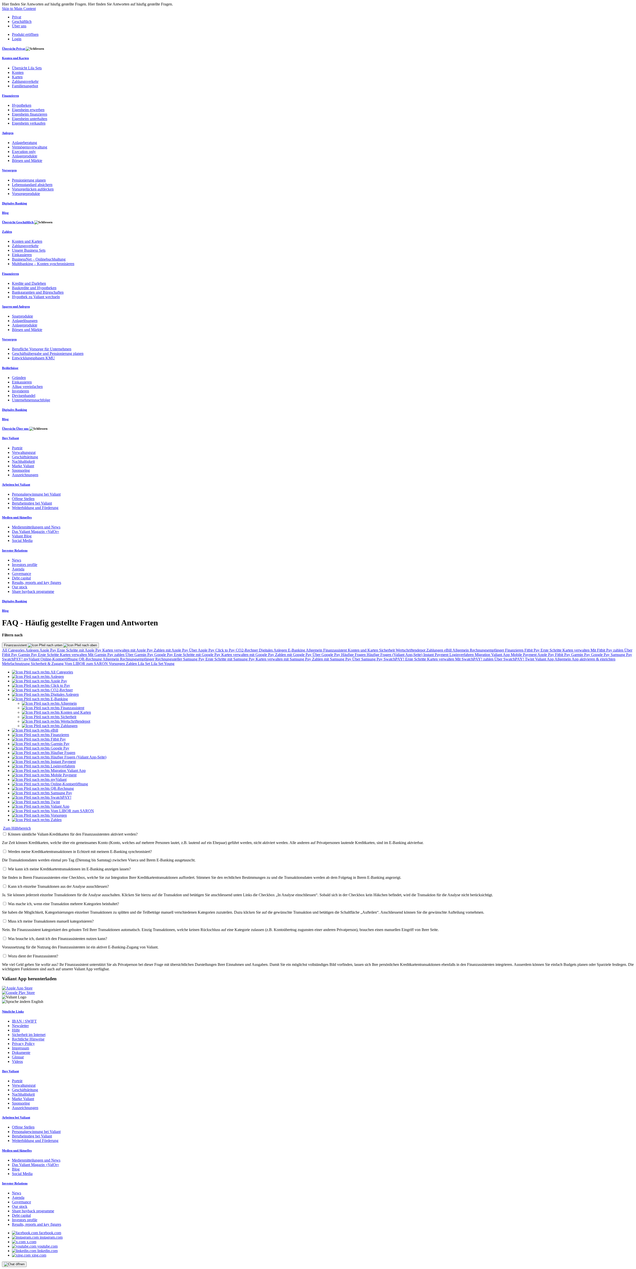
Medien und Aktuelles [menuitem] (17, 517)
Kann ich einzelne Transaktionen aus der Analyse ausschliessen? (58, 886)
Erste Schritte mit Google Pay (197, 655)
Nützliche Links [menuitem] (13, 1011)
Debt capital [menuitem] (21, 578)
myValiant (32, 659)
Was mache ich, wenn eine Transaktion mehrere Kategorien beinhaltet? (63, 904)
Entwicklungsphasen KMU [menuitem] (33, 358)
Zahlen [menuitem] (7, 232)
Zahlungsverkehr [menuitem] (25, 81)
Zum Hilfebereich (17, 828)
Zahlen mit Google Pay (294, 655)
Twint (530, 659)
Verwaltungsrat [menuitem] (24, 452)
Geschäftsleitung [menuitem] (25, 457)
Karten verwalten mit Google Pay (248, 655)
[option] (42, 672)
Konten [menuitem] (18, 72)
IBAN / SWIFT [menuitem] (24, 1021)
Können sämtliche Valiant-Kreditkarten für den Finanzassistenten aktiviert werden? (73, 834)
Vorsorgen (117, 663)
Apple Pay (48, 650)
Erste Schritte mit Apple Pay (79, 650)
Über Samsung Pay (368, 659)
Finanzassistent (16, 645)
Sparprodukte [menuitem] (22, 316)
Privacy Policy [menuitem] (23, 1043)
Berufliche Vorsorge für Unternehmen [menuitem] (41, 349)
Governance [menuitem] (21, 573)
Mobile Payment (524, 655)
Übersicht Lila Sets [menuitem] (27, 68)
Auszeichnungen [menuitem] (25, 475)
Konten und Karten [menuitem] (15, 58)
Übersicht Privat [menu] (14, 48)
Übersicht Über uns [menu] (15, 428)
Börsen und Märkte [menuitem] (27, 160)
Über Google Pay (327, 655)
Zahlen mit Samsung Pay (332, 659)
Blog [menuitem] (5, 213)
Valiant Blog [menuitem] (22, 536)
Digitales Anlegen (273, 650)
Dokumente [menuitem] (21, 1052)
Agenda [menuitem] (18, 569)
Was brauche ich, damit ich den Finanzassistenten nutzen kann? (57, 939)
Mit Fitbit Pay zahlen (607, 650)
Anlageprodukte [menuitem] (24, 156)
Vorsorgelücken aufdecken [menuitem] (33, 189)
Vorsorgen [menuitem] (9, 170)
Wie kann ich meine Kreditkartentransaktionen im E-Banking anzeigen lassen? (69, 869)
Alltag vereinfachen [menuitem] (27, 386)
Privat (16, 17)
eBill (448, 650)
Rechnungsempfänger (487, 650)
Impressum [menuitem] (20, 1048)
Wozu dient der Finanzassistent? (33, 956)
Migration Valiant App (493, 655)
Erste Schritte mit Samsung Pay (230, 659)
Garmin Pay (28, 655)
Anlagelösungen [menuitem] (25, 321)
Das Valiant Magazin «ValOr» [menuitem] (35, 531)
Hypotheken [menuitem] (21, 105)
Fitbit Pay (532, 650)
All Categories (13, 650)
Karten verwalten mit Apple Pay (128, 650)
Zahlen (132, 663)
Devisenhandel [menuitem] (23, 395)
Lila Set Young (162, 663)
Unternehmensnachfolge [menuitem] (31, 400)
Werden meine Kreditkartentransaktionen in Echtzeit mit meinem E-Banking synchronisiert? (80, 851)
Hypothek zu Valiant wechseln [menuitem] (36, 297)
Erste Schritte (551, 650)
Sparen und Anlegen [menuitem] (16, 306)
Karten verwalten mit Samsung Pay (284, 659)
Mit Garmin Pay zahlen (106, 655)
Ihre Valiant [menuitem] (10, 438)
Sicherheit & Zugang (48, 663)
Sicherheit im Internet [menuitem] (28, 1035)
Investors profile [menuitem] (24, 565)
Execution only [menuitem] (24, 151)
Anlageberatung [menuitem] (24, 143)
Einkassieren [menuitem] (22, 255)
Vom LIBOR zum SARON (87, 663)
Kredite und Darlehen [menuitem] (29, 283)
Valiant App (545, 659)
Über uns (19, 26)
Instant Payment (436, 655)
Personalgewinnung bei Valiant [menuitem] (36, 494)
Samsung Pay (621, 655)
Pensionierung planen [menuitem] (29, 180)
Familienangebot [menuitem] (25, 86)
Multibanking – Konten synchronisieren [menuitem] (43, 264)
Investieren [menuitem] (20, 391)
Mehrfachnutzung (16, 663)
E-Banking (297, 650)
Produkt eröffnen (25, 34)
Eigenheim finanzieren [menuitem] (29, 114)
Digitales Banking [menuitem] (14, 203)
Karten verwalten (576, 650)
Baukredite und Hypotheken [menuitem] (34, 288)
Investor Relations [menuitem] (15, 550)
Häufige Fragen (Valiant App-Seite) (395, 655)
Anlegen (32, 650)
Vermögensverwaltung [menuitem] (29, 147)
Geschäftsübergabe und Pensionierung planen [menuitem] (47, 353)
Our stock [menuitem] (19, 587)
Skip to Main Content (19, 8)
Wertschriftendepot (411, 650)
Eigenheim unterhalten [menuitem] (29, 119)
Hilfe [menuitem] (16, 1030)
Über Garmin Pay (139, 655)
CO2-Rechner (247, 650)
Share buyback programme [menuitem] (33, 591)
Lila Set (144, 663)
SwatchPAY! (13, 659)
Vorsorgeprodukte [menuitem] (26, 193)
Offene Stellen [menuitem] (23, 499)
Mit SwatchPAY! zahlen (474, 659)
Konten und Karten (363, 650)
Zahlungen (435, 650)
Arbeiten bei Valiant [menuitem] (16, 484)
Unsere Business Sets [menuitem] (28, 250)
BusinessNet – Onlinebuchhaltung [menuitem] (39, 259)
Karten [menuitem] (17, 77)
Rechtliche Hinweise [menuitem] (28, 1039)
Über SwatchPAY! (509, 659)
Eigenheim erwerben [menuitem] (28, 110)
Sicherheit (387, 650)
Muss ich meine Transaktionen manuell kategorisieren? (51, 921)
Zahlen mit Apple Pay (171, 650)
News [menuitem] (16, 560)
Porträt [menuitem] (17, 448)
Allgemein (314, 650)
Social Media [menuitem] (22, 540)
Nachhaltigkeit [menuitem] (23, 461)
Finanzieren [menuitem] (10, 95)
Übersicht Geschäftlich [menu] (18, 222)
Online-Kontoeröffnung (59, 659)
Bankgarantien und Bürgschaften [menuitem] (38, 292)
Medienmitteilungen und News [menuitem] (36, 527)
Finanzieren (514, 650)
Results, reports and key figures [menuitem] (36, 582)
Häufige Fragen (354, 655)
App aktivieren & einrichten (593, 659)
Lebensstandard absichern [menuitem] (32, 185)
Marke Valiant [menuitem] (23, 466)
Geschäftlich (22, 21)
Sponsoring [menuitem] (21, 470)
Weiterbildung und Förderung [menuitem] (35, 508)
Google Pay (164, 655)
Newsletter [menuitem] (20, 1026)
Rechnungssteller (169, 659)
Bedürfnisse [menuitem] (10, 368)
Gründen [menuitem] (19, 378)
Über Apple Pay (202, 650)
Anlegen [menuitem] (7, 133)
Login (16, 39)
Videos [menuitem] (17, 1061)
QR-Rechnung (91, 659)
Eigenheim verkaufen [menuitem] (28, 123)
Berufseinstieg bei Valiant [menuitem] (32, 503)
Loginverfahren (462, 655)
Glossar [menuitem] (18, 1057)
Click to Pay (225, 650)
